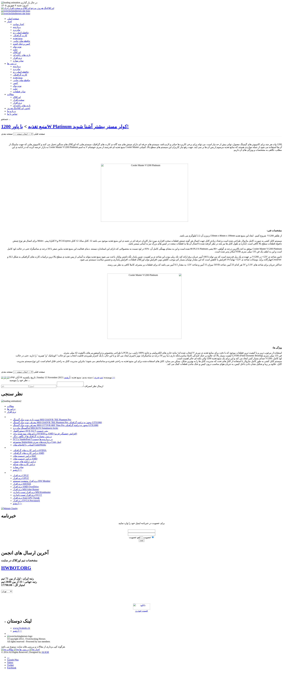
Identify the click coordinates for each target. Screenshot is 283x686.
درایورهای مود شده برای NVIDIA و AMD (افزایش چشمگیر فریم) (45, 433)
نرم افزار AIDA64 (22, 484)
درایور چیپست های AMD (25, 458)
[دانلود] (141, 608)
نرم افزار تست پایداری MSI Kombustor (32, 492)
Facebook (11, 668)
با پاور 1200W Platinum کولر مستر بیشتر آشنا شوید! (65, 126)
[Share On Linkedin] (2, 378)
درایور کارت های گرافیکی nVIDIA (29, 450)
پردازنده (17, 27)
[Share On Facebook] (8, 378)
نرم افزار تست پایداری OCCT (27, 495)
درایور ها (11, 409)
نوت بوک (17, 46)
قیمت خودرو (141, 611)
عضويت (147, 537)
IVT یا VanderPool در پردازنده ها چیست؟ (32, 439)
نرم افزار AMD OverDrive (26, 486)
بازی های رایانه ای (22, 55)
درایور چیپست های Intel (24, 456)
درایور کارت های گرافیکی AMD (28, 453)
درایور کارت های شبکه (24, 464)
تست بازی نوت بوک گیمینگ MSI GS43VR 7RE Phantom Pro (42, 419)
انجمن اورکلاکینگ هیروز (18, 108)
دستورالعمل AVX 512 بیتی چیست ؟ (30, 431)
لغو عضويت (134, 537)
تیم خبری (98, 377)
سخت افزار (18, 100)
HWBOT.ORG (16, 567)
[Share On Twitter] (5, 378)
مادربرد (16, 30)
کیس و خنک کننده (21, 44)
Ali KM (45, 652)
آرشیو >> (17, 470)
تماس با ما (12, 114)
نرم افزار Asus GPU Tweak (26, 498)
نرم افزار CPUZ (21, 475)
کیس (15, 83)
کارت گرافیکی (20, 35)
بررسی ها (12, 63)
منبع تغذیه (18, 38)
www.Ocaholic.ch (21, 628)
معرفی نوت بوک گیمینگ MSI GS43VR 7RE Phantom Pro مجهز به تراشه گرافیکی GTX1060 (57, 422)
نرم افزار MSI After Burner (26, 489)
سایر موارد (18, 60)
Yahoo (10, 662)
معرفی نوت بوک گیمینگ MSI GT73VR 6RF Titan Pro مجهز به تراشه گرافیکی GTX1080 (55, 425)
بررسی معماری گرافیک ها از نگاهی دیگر (32, 436)
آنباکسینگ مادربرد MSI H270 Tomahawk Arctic (35, 428)
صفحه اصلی (13, 18)
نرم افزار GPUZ (21, 478)
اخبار (9, 21)
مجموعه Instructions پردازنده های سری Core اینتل (37, 442)
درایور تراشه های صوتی (24, 461)
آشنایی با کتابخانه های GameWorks (29, 445)
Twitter (10, 665)
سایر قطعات (19, 91)
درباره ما (11, 111)
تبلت (15, 49)
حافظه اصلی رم (21, 32)
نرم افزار (17, 58)
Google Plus (13, 660)
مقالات (10, 94)
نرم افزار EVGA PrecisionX (26, 500)
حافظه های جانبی (21, 41)
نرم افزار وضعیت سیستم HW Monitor (31, 481)
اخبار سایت (18, 24)
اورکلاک (17, 52)
